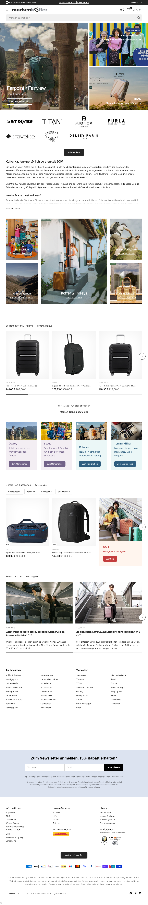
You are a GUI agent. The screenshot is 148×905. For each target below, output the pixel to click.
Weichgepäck (12, 691)
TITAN (79, 683)
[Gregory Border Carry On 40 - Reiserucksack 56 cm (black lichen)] (74, 522)
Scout (113, 695)
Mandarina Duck (118, 675)
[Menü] (7, 9)
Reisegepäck (41, 485)
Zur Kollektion (19, 101)
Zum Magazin (32, 576)
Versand (56, 819)
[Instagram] (135, 893)
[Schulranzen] (22, 239)
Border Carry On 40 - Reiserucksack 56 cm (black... (72, 552)
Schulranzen (64, 491)
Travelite (96, 174)
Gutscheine (11, 841)
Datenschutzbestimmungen (59, 787)
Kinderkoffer (46, 691)
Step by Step (117, 691)
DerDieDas (116, 699)
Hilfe (55, 816)
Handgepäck (12, 679)
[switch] (115, 843)
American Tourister (85, 687)
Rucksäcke (46, 491)
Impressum (11, 812)
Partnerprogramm (108, 823)
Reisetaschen (46, 675)
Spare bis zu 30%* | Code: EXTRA (74, 2)
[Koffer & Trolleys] (74, 261)
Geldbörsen (45, 703)
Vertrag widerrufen (74, 855)
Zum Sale (110, 559)
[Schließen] (1, 903)
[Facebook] (130, 893)
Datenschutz (11, 819)
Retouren (57, 823)
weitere (21, 177)
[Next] (142, 356)
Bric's (105, 174)
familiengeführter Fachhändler (103, 183)
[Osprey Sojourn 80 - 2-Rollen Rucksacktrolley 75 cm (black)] (74, 355)
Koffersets (10, 703)
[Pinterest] (140, 893)
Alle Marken (74, 152)
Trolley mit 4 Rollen (14, 699)
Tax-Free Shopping (15, 837)
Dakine (114, 683)
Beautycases (46, 695)
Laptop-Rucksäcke (49, 679)
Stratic (79, 699)
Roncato (130, 174)
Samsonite (79, 174)
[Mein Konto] (122, 9)
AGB (8, 816)
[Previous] (5, 356)
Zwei (113, 679)
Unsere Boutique (107, 816)
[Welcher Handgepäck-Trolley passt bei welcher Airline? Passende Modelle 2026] (39, 603)
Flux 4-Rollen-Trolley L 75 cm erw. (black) (22, 386)
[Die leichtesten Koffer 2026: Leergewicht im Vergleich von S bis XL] (108, 603)
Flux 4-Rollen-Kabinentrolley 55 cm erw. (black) (117, 386)
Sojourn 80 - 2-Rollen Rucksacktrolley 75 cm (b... (71, 386)
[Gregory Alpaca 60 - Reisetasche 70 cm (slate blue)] (27, 522)
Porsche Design (117, 174)
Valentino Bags (118, 687)
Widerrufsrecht (13, 823)
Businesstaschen (48, 699)
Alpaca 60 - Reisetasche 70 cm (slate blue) (23, 552)
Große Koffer (11, 695)
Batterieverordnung (15, 826)
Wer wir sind (105, 812)
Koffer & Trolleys (44, 326)
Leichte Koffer (12, 683)
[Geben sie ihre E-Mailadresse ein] (113, 767)
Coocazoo (115, 703)
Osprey (55, 383)
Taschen (31, 491)
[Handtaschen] (126, 283)
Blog (8, 834)
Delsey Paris (82, 695)
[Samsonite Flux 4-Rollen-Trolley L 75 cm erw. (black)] (27, 355)
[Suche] (138, 17)
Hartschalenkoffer (14, 687)
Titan (88, 174)
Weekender (45, 707)
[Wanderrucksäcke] (126, 239)
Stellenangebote (107, 819)
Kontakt (56, 812)
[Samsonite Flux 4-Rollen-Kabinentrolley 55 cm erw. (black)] (120, 355)
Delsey (9, 177)
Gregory (9, 549)
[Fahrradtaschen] (22, 283)
